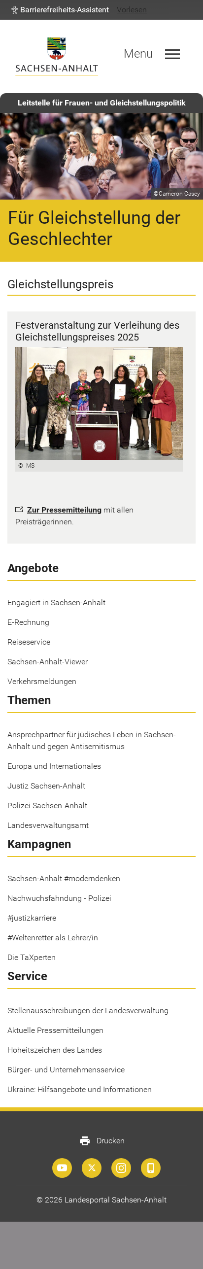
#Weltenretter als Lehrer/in (52, 937)
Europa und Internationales (54, 766)
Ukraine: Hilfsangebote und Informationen (79, 1089)
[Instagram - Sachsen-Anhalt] (121, 1168)
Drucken (102, 1141)
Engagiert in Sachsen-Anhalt (56, 602)
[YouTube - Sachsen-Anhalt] (62, 1168)
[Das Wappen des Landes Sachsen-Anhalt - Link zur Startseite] (56, 56)
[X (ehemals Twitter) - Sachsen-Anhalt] (92, 1168)
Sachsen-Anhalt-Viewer (47, 661)
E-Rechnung (28, 622)
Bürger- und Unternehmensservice (66, 1069)
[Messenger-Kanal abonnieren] (151, 1168)
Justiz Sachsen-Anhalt (46, 785)
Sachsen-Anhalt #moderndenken (63, 878)
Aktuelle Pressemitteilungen (55, 1030)
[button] (60, 10)
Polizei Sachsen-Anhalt (47, 805)
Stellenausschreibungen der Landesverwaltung (88, 1010)
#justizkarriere (31, 918)
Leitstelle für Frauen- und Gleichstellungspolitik (102, 102)
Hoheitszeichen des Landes (54, 1050)
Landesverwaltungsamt (48, 825)
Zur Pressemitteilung (64, 509)
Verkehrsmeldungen (41, 681)
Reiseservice (28, 642)
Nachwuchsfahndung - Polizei (59, 898)
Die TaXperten (31, 957)
